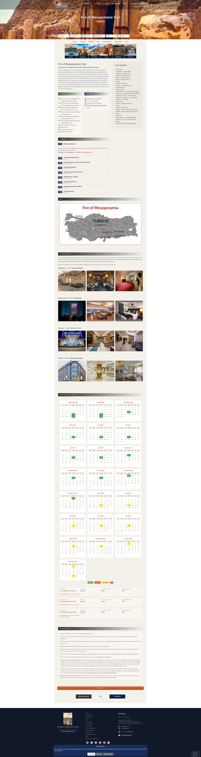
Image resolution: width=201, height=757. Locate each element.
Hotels (124, 3)
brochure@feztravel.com (68, 731)
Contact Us (88, 717)
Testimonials (89, 722)
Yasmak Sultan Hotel (75, 358)
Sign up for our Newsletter (92, 738)
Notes (127, 41)
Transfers (133, 3)
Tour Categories (89, 724)
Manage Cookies (108, 754)
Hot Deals (106, 3)
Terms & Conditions (90, 728)
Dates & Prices (118, 41)
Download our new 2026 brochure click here (68, 726)
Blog (87, 736)
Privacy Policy (89, 732)
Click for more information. (104, 657)
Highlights (91, 41)
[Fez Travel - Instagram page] (109, 742)
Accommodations (106, 41)
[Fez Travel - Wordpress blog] (104, 742)
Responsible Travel (90, 730)
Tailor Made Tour (115, 3)
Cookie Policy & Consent (91, 734)
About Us (143, 3)
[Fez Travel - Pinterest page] (100, 742)
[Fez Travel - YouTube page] (96, 742)
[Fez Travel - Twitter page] (92, 742)
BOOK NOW (100, 21)
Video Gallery (89, 726)
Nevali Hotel (77, 298)
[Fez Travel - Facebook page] (87, 742)
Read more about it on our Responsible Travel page (104, 672)
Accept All (91, 754)
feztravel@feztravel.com (126, 735)
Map (98, 41)
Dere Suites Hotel (77, 268)
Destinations (86, 3)
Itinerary (75, 41)
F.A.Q (100, 696)
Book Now (100, 688)
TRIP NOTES (117, 696)
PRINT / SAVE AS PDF (83, 696)
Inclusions (82, 41)
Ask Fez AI (195, 752)
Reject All (99, 754)
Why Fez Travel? (89, 715)
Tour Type (96, 3)
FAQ (87, 719)
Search (137, 36)
